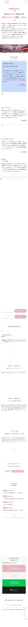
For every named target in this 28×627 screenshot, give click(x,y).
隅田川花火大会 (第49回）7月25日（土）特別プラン (14, 510)
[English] (26, 613)
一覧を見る (14, 515)
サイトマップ (9, 605)
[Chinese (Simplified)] (26, 611)
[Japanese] (26, 617)
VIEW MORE (22, 84)
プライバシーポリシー (17, 605)
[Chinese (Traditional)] (26, 610)
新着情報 (5, 490)
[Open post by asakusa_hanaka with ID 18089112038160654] (14, 351)
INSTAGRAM (20, 310)
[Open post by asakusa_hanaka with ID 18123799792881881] (14, 417)
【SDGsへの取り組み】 (8, 504)
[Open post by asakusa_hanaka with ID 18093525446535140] (14, 384)
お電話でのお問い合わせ (14, 568)
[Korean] (26, 615)
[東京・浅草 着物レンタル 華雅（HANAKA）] (7, 2)
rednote (20, 316)
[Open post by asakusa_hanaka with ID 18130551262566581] (14, 449)
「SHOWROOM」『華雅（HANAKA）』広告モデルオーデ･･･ (15, 498)
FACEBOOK (7, 316)
